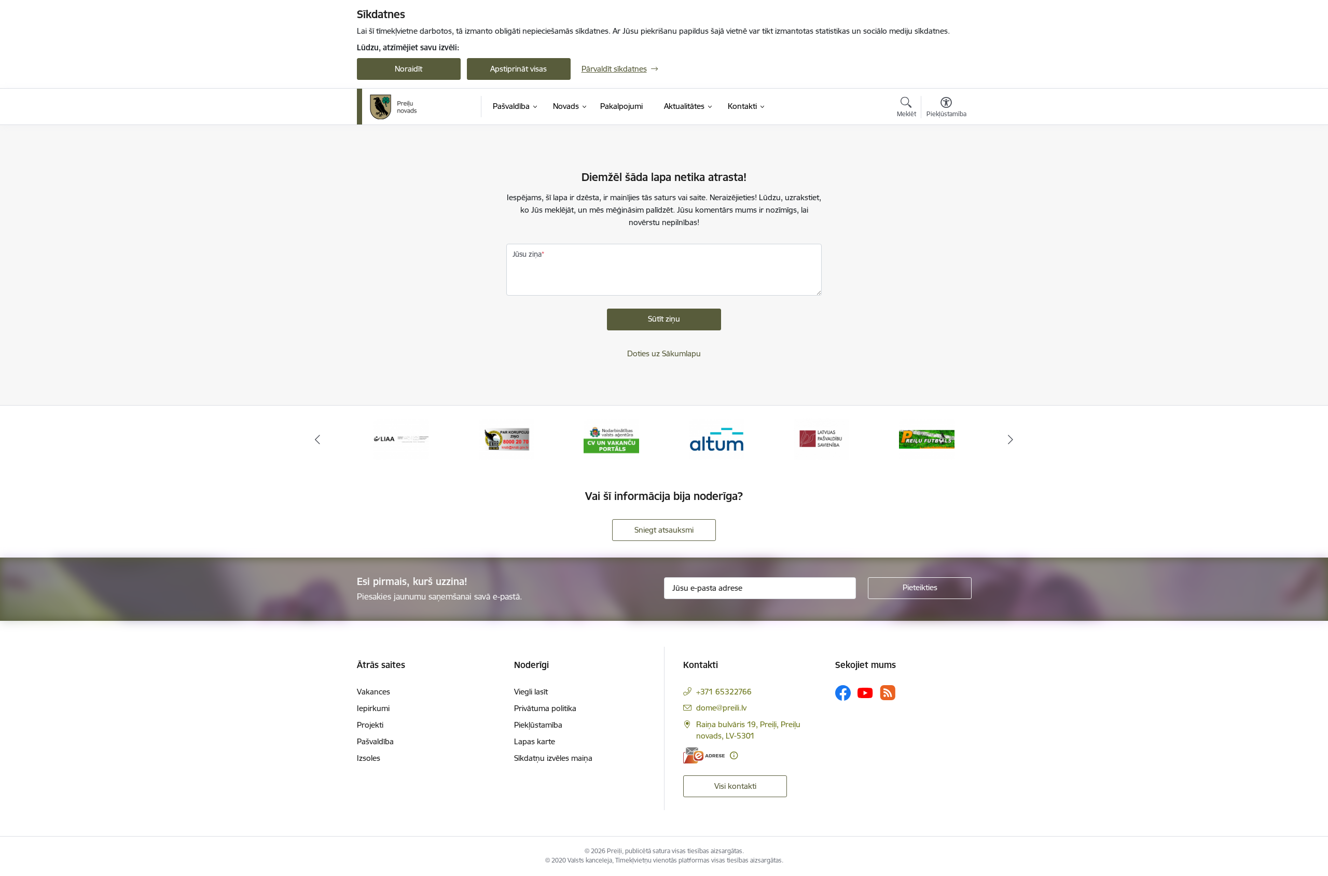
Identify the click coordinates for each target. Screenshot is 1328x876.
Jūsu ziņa (527, 254)
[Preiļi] (394, 106)
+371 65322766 (724, 692)
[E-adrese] (704, 755)
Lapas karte (534, 741)
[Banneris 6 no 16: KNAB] (506, 438)
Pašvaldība (375, 741)
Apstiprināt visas (518, 69)
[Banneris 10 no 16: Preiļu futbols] (927, 438)
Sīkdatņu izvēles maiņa (553, 758)
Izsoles (368, 758)
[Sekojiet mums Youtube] (865, 692)
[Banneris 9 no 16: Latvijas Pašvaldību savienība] (821, 438)
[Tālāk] (1011, 439)
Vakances (373, 692)
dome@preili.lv (721, 708)
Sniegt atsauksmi (664, 530)
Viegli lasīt (531, 692)
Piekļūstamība (538, 725)
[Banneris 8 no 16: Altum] (716, 438)
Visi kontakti (735, 786)
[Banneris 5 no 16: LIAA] (401, 438)
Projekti (370, 725)
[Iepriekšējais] (317, 439)
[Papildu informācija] (734, 755)
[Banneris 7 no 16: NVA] (611, 438)
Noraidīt (408, 69)
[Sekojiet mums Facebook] (843, 693)
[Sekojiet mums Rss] (887, 692)
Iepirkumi (373, 708)
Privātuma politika (545, 708)
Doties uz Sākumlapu (664, 353)
